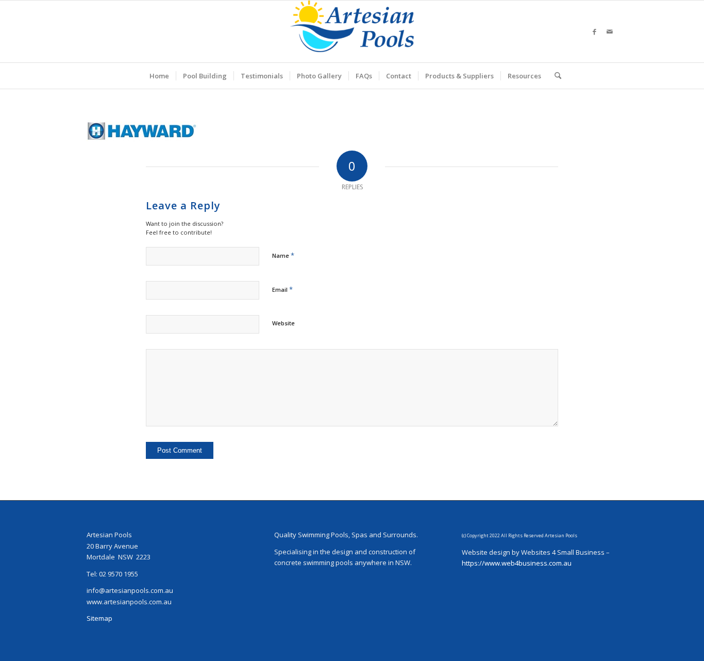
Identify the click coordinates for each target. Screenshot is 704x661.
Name (283, 255)
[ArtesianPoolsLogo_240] (352, 31)
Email (282, 289)
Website (283, 323)
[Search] (554, 76)
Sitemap (99, 618)
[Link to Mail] (609, 31)
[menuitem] (159, 76)
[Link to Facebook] (594, 31)
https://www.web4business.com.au (517, 563)
